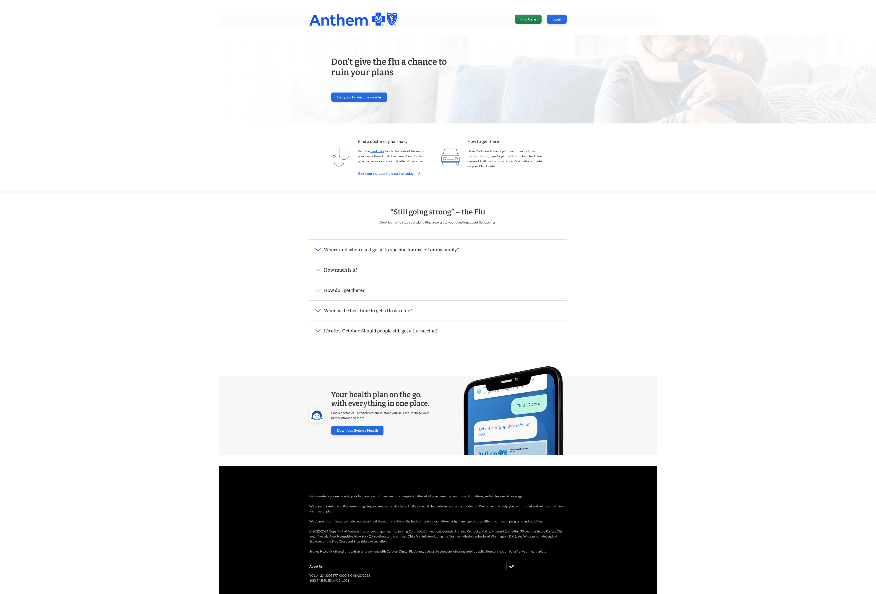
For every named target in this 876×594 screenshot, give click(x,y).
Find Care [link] (528, 19)
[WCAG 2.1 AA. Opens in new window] (511, 566)
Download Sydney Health (360, 430)
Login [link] (557, 19)
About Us (316, 566)
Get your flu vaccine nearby (362, 98)
